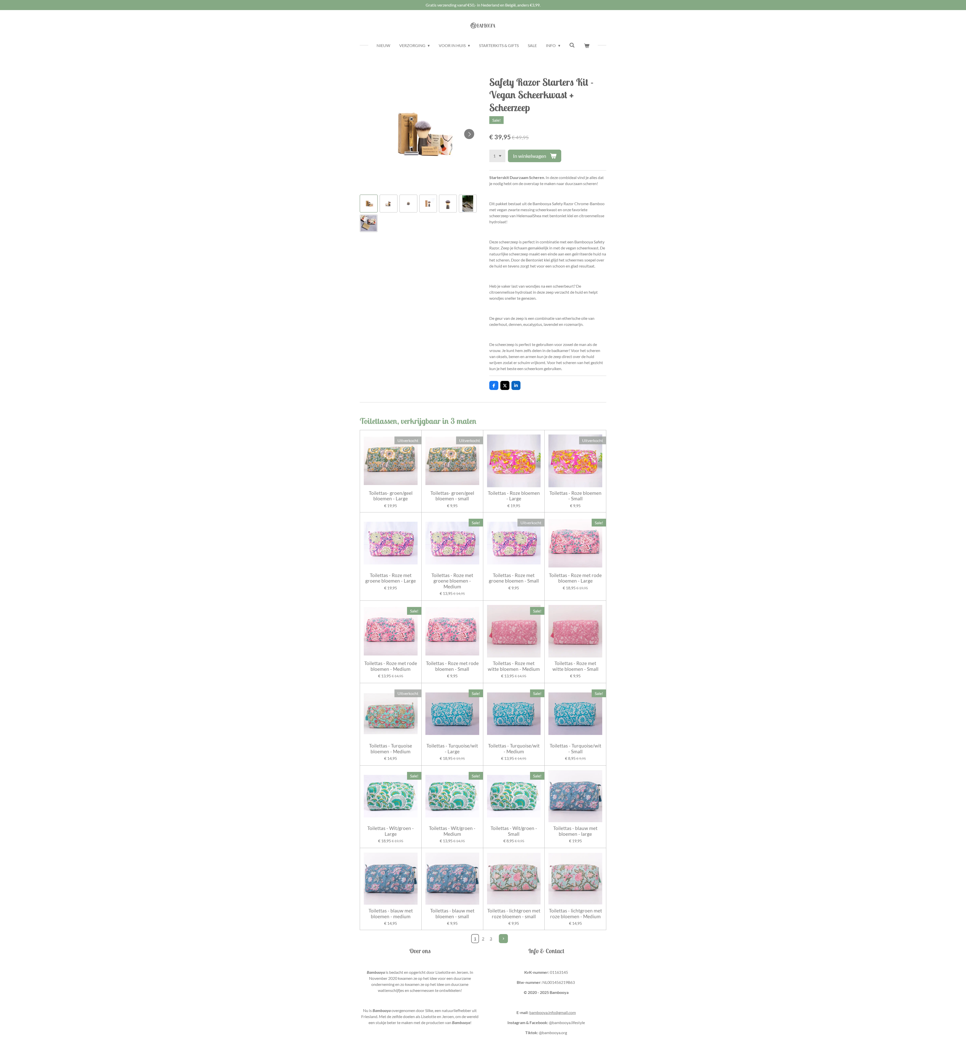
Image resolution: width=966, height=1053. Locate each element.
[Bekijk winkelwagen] (587, 45)
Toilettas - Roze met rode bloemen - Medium (390, 666)
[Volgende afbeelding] (469, 134)
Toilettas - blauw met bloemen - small (452, 913)
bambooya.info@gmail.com (552, 1012)
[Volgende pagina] (503, 938)
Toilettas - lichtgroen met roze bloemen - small (513, 913)
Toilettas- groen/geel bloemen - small (452, 495)
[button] (369, 203)
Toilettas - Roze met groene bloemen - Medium (452, 581)
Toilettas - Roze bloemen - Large (514, 495)
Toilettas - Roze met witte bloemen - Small (575, 666)
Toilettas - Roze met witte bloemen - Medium (514, 666)
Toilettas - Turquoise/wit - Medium (514, 748)
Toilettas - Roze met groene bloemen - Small (514, 578)
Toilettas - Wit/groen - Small (514, 831)
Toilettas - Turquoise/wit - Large (452, 748)
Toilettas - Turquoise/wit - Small (575, 748)
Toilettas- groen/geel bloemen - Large (391, 495)
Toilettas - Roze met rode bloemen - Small (452, 666)
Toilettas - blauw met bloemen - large (575, 831)
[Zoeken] (572, 45)
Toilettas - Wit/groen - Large (390, 831)
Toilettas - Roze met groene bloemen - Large (390, 578)
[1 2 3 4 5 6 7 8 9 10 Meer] (497, 156)
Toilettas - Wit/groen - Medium (452, 831)
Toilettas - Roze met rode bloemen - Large (575, 578)
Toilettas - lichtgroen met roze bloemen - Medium (575, 913)
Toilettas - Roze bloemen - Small (575, 495)
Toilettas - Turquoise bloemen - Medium (390, 748)
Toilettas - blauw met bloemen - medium (391, 913)
